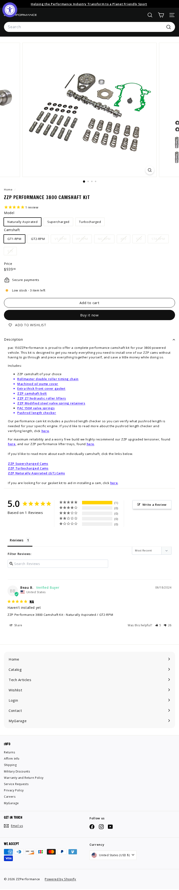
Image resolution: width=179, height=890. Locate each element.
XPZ (125, 239)
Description (13, 339)
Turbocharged (90, 222)
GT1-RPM (14, 239)
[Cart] (160, 15)
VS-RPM (62, 239)
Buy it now (89, 315)
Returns (9, 752)
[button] (158, 625)
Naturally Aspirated (22, 222)
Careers (10, 797)
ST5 (12, 252)
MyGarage (11, 803)
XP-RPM (84, 239)
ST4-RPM (160, 239)
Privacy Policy (14, 790)
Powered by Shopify (60, 879)
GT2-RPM (38, 239)
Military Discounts (17, 771)
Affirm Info (12, 759)
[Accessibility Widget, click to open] (9, 9)
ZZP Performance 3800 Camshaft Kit (35, 615)
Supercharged (58, 222)
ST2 (140, 239)
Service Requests (16, 784)
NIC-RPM (106, 239)
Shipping (10, 765)
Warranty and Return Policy (24, 778)
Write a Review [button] (154, 504)
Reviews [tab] (17, 540)
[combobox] (89, 27)
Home (8, 189)
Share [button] (17, 625)
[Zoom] (149, 170)
